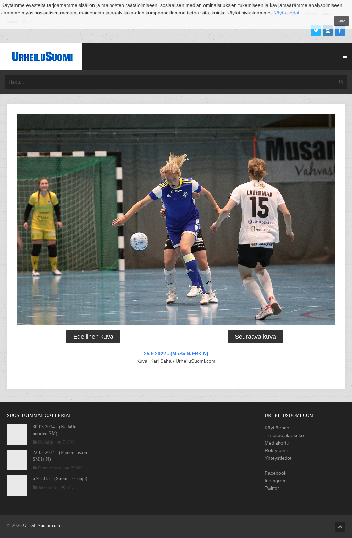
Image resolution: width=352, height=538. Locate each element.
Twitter (272, 488)
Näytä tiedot (286, 12)
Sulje (341, 21)
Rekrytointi (276, 450)
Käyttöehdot (278, 427)
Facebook (275, 473)
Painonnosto (50, 467)
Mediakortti (277, 443)
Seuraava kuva (255, 336)
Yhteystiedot (278, 458)
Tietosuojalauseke (284, 435)
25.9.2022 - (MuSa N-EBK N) (176, 353)
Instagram (276, 480)
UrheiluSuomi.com (41, 525)
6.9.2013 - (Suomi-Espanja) (60, 478)
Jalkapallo (47, 487)
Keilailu (45, 442)
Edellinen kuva (93, 336)
